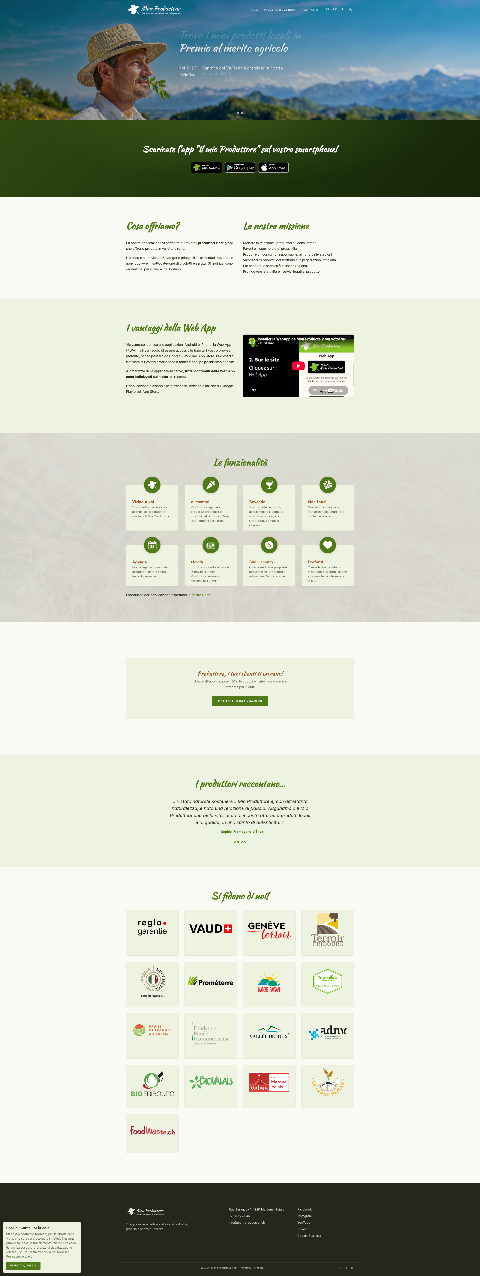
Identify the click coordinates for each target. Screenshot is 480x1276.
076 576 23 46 (239, 1216)
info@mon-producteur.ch (247, 1222)
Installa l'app (196, 87)
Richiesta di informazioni (240, 701)
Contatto (310, 10)
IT (342, 9)
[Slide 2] (242, 113)
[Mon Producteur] (145, 1211)
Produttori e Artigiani (280, 10)
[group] (240, 60)
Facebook (304, 1209)
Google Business (309, 1236)
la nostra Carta (199, 595)
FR (327, 9)
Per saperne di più (19, 1256)
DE (335, 9)
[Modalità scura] (350, 9)
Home (254, 10)
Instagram (304, 1216)
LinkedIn (303, 1229)
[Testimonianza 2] (238, 842)
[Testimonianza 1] (235, 842)
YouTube (303, 1222)
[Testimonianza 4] (245, 842)
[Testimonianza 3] (242, 842)
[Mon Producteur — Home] (154, 9)
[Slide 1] (238, 113)
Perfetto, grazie (23, 1265)
